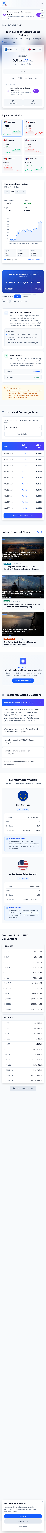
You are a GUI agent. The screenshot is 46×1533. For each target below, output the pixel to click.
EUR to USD (12, 25)
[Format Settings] (42, 11)
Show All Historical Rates (23, 515)
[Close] (42, 1501)
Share (17, 296)
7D (7, 192)
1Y (23, 192)
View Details (22, 434)
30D (12, 192)
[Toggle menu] (42, 3)
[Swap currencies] (23, 49)
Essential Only (23, 1521)
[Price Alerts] (38, 3)
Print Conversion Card (24, 1088)
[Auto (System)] (42, 15)
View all (39, 532)
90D (18, 192)
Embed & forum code (19, 301)
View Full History (33, 260)
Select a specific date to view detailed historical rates (21, 421)
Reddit (5, 301)
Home (4, 25)
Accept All (23, 1516)
